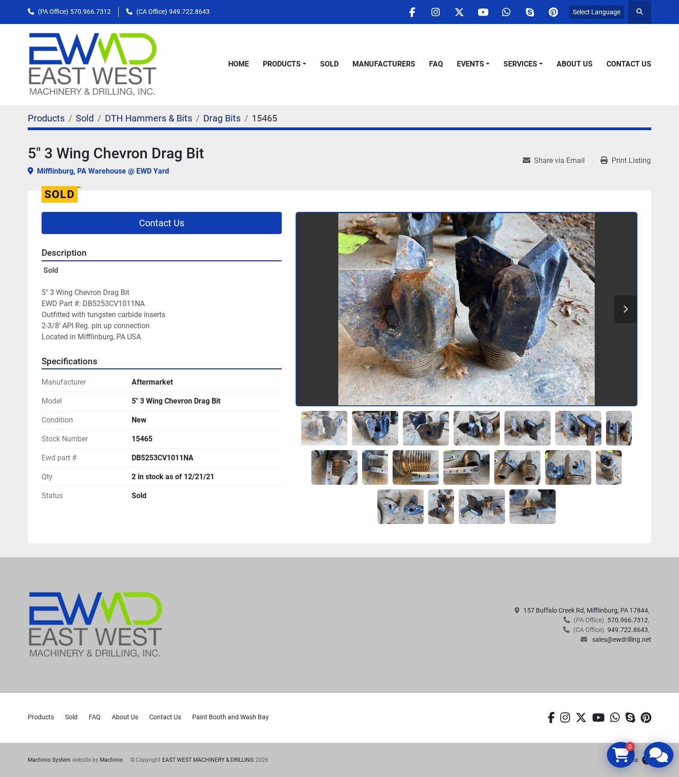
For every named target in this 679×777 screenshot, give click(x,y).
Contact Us (628, 64)
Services (520, 64)
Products (282, 64)
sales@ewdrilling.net (621, 639)
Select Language (596, 12)
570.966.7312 (90, 11)
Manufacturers (383, 64)
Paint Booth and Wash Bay (230, 717)
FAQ (436, 64)
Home (238, 64)
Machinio (111, 760)
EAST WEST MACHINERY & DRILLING (208, 760)
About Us (575, 64)
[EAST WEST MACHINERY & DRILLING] (96, 624)
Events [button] (470, 64)
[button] (284, 64)
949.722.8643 (189, 11)
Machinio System (49, 760)
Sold (329, 64)
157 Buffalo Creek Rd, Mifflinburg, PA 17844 (585, 610)
